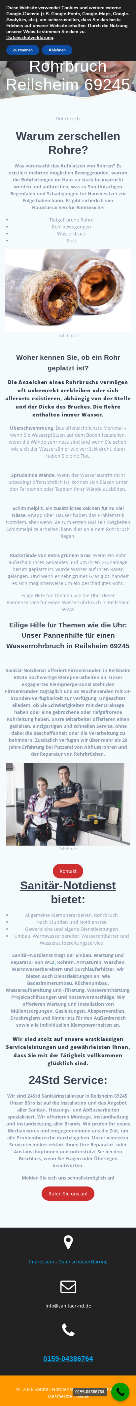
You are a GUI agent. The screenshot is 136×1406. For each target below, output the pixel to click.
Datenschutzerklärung (83, 1261)
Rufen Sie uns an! (68, 1193)
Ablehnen (57, 50)
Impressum (41, 1261)
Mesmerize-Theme (68, 1396)
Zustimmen (23, 50)
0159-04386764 (68, 1358)
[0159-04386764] (120, 1392)
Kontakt (68, 871)
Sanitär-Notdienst (68, 885)
